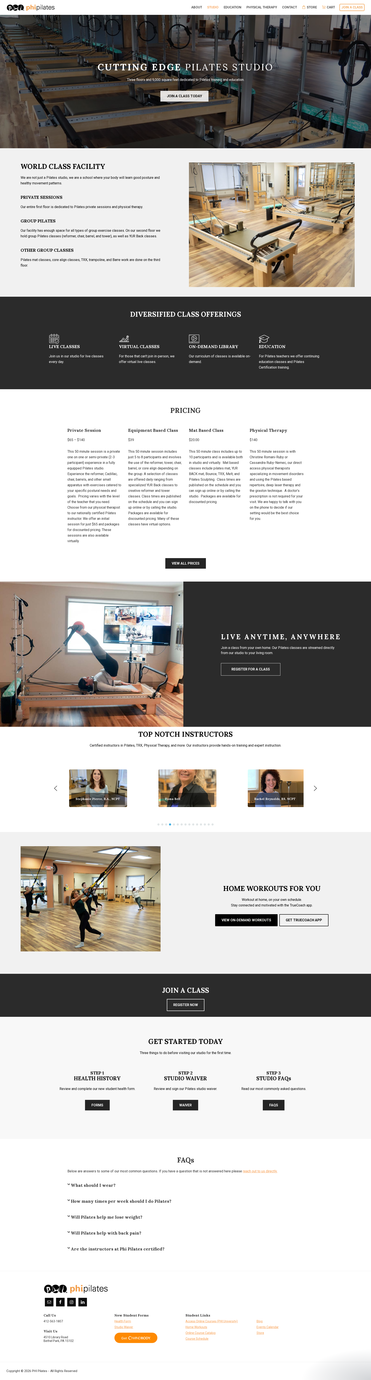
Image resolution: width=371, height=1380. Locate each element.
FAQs (273, 1105)
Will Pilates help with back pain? (106, 1233)
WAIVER (185, 1105)
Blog (260, 1321)
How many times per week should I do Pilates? (121, 1201)
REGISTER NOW (185, 1005)
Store (260, 1333)
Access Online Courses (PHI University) (212, 1321)
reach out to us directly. (260, 1171)
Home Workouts (196, 1327)
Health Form (122, 1321)
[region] (185, 654)
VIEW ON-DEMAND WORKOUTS (246, 920)
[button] (96, 788)
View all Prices (185, 563)
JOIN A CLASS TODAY (184, 96)
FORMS (97, 1105)
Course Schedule (197, 1338)
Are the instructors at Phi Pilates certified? (117, 1249)
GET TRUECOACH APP (304, 920)
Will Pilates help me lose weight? (106, 1217)
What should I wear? (93, 1185)
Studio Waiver (123, 1327)
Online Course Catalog (201, 1333)
